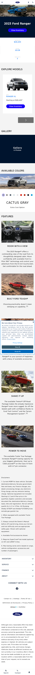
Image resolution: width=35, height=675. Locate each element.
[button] (26, 120)
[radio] (3, 195)
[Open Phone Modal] (33, 2)
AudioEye (22, 607)
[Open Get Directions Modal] (28, 2)
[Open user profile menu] (29, 672)
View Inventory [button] (17, 30)
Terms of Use (25, 599)
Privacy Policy (27, 603)
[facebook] (17, 589)
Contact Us (7, 599)
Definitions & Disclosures (12, 603)
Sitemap (16, 599)
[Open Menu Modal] (2, 2)
